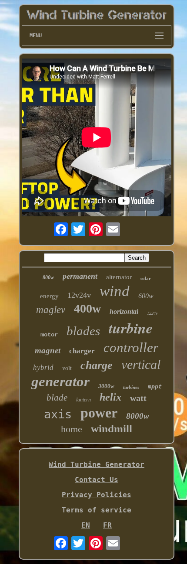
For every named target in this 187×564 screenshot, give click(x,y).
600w (146, 296)
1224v (152, 313)
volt (67, 368)
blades (83, 331)
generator (60, 381)
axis (58, 414)
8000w (137, 416)
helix (110, 397)
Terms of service (96, 510)
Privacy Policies (96, 495)
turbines (131, 387)
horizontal (124, 311)
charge (96, 365)
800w (48, 277)
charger (82, 351)
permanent (80, 276)
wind (115, 291)
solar (145, 278)
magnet (47, 350)
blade (57, 397)
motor (49, 334)
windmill (111, 428)
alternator (119, 277)
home (71, 429)
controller (131, 347)
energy (49, 296)
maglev (50, 309)
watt (138, 398)
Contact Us (96, 480)
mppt (155, 386)
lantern (83, 400)
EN (85, 525)
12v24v (79, 295)
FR (107, 525)
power (98, 413)
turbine (131, 327)
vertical (140, 364)
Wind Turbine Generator (96, 464)
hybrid (43, 367)
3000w (106, 386)
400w (87, 308)
